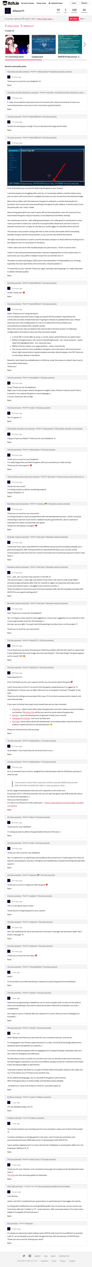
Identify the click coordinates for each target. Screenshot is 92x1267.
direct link (30, 712)
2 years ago (16, 1165)
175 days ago (17, 122)
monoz (32, 1097)
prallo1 (32, 408)
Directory (44, 1261)
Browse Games (27, 3)
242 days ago (17, 482)
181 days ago (17, 288)
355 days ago (17, 880)
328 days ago (17, 767)
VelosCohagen (43, 71)
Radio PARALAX (35, 116)
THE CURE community (15, 1186)
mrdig (32, 843)
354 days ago (17, 822)
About (37, 1256)
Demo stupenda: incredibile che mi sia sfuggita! (54, 1186)
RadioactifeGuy (35, 741)
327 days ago (17, 746)
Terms (54, 1261)
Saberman (33, 922)
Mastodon (16, 709)
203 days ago (17, 455)
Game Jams (41, 3)
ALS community (12, 1223)
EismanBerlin (34, 377)
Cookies (72, 1261)
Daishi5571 (34, 640)
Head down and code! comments (18, 71)
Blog (53, 1256)
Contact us (64, 1256)
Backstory (29, 1223)
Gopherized (37, 56)
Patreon (15, 715)
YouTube (15, 721)
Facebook (16, 718)
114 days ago (17, 98)
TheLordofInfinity (36, 967)
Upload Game (57, 3)
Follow (75, 19)
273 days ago (17, 572)
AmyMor (50, 92)
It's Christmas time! (14, 56)
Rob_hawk (51, 477)
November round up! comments (18, 504)
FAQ (45, 1256)
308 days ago (17, 646)
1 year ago (16, 972)
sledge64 (33, 896)
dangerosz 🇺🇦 (42, 504)
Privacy (63, 1261)
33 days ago (16, 77)
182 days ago (17, 383)
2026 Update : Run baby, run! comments (21, 429)
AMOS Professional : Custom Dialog (75, 56)
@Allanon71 (28, 26)
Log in (74, 3)
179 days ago (17, 143)
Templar (32, 993)
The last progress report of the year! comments (23, 477)
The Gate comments (14, 116)
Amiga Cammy (35, 1159)
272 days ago (17, 509)
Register (84, 3)
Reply (9, 85)
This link (10, 1175)
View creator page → (45, 19)
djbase (32, 817)
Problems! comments (14, 1097)
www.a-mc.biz (13, 26)
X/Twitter (26, 718)
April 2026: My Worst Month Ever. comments (23, 92)
